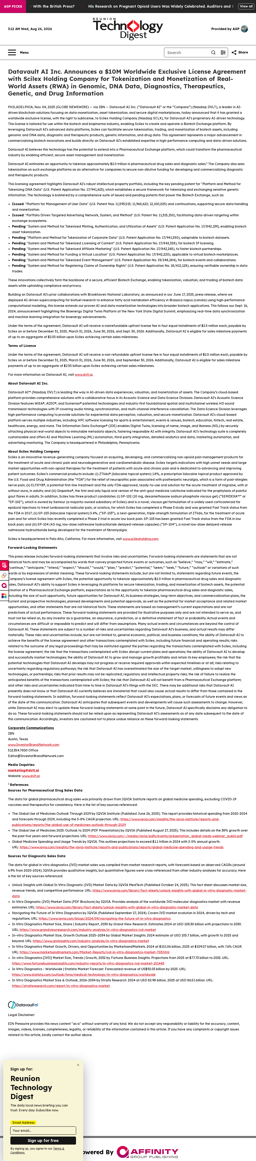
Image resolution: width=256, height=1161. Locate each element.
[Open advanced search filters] (223, 52)
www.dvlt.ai (84, 375)
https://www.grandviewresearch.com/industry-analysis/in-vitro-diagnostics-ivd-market (87, 930)
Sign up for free (43, 1140)
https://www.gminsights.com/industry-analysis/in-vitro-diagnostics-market (91, 941)
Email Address (23, 1123)
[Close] (78, 1065)
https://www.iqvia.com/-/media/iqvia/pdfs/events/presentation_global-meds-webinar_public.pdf (165, 836)
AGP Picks (13, 6)
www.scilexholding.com (140, 539)
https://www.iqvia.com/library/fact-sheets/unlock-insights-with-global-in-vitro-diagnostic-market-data (117, 907)
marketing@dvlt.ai (23, 770)
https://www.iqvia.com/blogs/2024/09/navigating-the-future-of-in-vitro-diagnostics (105, 918)
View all (246, 6)
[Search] (213, 52)
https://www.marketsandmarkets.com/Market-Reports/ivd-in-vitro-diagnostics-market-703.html (94, 952)
